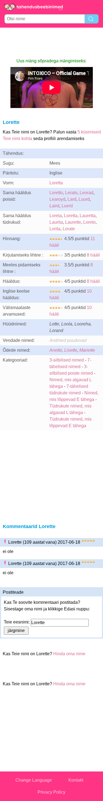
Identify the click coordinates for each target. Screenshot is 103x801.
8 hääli (93, 255)
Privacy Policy (51, 792)
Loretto (56, 192)
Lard (72, 199)
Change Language (33, 780)
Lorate (69, 228)
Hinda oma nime (69, 653)
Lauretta (88, 215)
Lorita (54, 228)
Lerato (71, 192)
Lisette (70, 350)
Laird (54, 205)
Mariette (87, 350)
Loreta (55, 215)
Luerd (67, 205)
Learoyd (57, 199)
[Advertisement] (51, 42)
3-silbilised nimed (67, 360)
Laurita (56, 222)
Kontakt (75, 780)
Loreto (89, 222)
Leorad (86, 192)
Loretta (56, 182)
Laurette (73, 222)
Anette (55, 350)
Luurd (84, 199)
